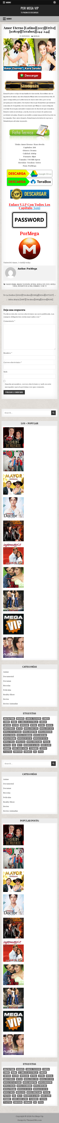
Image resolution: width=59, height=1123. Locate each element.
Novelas (37, 36)
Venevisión (18, 751)
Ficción (15, 725)
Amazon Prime (9, 718)
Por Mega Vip (30, 8)
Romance (36, 286)
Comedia (46, 718)
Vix (35, 751)
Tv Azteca (7, 751)
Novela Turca (9, 741)
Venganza (27, 751)
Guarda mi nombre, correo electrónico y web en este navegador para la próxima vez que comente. (28, 385)
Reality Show (9, 695)
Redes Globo (45, 745)
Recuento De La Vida (25, 286)
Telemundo (34, 748)
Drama (13, 284)
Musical (50, 725)
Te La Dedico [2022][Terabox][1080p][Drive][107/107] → (29, 295)
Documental (8, 676)
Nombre (7, 353)
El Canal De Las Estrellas (28, 722)
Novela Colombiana (24, 735)
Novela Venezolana (34, 741)
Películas (7, 690)
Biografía (20, 718)
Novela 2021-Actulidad (12, 732)
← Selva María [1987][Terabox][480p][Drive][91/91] (29, 300)
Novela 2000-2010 (31, 728)
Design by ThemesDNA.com (30, 1120)
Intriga (33, 284)
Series (6, 699)
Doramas (7, 681)
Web (5, 372)
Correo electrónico (12, 362)
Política (7, 745)
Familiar (43, 722)
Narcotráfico (9, 728)
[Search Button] (54, 2)
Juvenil (41, 725)
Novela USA (20, 741)
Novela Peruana (10, 738)
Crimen (6, 722)
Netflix (19, 728)
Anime (6, 672)
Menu (8, 2)
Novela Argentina (29, 732)
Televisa (43, 748)
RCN (13, 745)
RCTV (20, 745)
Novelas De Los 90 (40, 738)
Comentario (9, 321)
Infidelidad (24, 725)
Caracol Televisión (33, 718)
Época (41, 751)
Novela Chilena (9, 735)
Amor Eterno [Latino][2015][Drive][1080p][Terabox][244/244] (29, 30)
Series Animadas (10, 704)
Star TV (44, 286)
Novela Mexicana (40, 735)
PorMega (32, 268)
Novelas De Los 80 (24, 738)
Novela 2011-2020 (43, 284)
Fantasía (7, 725)
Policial (47, 741)
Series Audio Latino (20, 748)
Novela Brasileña (45, 732)
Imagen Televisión (23, 284)
